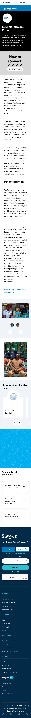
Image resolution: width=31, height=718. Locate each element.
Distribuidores (6, 669)
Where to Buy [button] (23, 549)
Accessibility (9, 708)
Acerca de (5, 662)
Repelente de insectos (9, 603)
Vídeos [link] (4, 690)
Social (4, 630)
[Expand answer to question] (24, 486)
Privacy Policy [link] (20, 708)
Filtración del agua (8, 599)
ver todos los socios (10, 389)
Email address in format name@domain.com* (15, 556)
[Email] (21, 65)
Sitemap (19, 706)
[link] (6, 3)
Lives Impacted (7, 648)
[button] (22, 2)
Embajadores (6, 623)
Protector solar (7, 606)
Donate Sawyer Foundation (10, 651)
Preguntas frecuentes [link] (9, 687)
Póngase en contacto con (10, 672)
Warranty (20, 711)
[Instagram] (13, 65)
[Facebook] (9, 65)
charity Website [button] (15, 69)
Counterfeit (11, 711)
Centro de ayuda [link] (7, 683)
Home (12, 7)
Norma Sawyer (6, 665)
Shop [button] (8, 549)
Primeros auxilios (7, 610)
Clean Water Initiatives (9, 641)
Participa (5, 644)
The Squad (5, 627)
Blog (3, 620)
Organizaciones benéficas (10, 8)
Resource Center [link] (7, 694)
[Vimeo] (17, 65)
